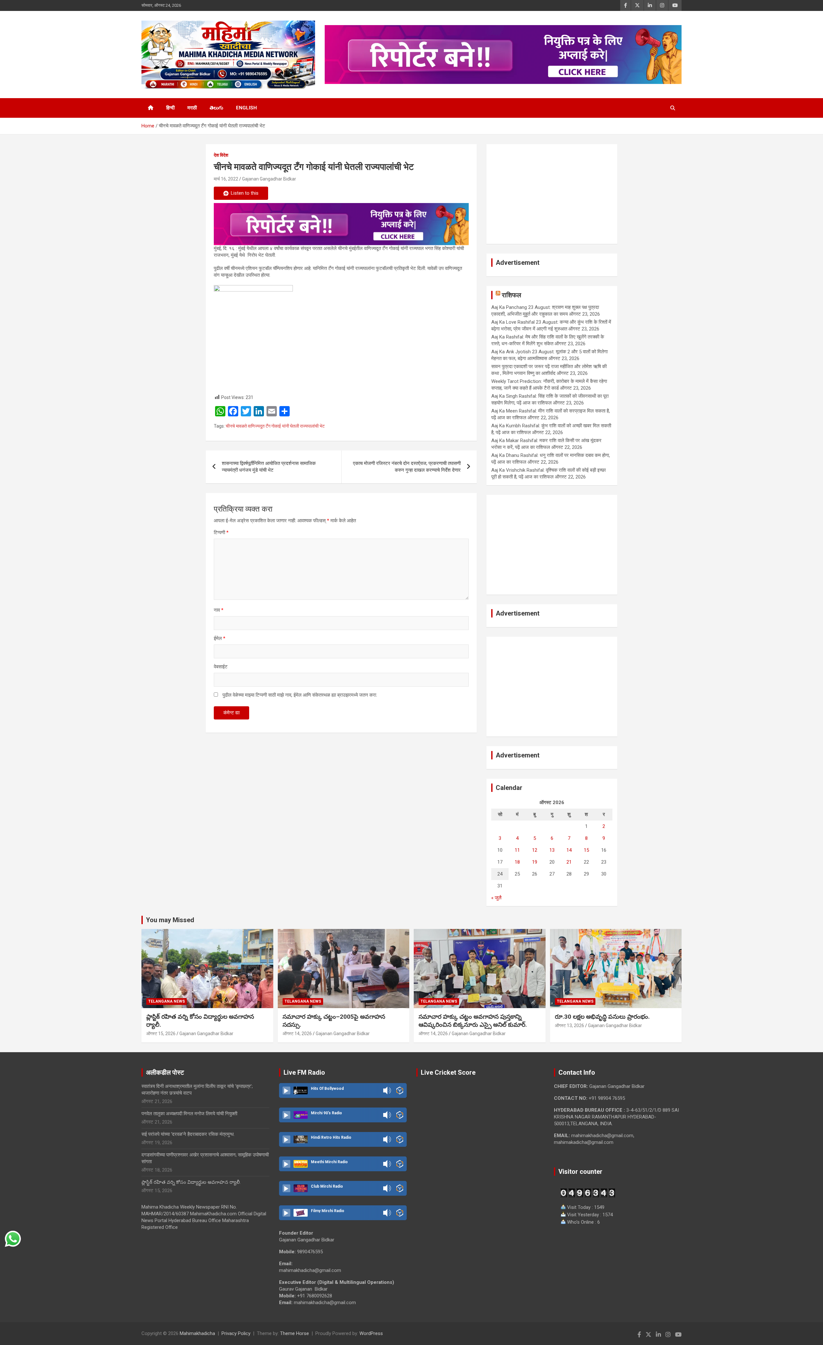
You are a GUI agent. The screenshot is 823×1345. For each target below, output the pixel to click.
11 (517, 850)
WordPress (371, 1333)
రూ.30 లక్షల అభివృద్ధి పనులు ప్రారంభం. (602, 1016)
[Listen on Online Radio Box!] (399, 1090)
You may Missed (170, 920)
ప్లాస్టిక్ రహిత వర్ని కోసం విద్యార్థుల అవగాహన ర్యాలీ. (191, 1182)
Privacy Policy (236, 1333)
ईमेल (219, 638)
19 (534, 862)
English (246, 108)
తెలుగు (216, 108)
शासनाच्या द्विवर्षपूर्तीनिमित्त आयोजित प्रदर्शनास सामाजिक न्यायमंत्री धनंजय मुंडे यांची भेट (269, 466)
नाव (218, 610)
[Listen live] (286, 1090)
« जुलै (496, 898)
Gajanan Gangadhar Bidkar (269, 178)
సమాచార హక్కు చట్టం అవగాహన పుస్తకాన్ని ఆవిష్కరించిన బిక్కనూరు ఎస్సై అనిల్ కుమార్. (473, 1020)
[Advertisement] (551, 194)
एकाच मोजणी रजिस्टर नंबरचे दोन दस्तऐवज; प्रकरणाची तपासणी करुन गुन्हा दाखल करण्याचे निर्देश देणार (407, 466)
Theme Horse (294, 1333)
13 (552, 850)
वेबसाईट (221, 667)
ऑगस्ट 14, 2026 (297, 1033)
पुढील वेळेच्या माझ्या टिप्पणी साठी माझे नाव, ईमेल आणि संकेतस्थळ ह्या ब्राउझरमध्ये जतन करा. (299, 695)
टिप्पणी (221, 532)
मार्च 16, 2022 (226, 178)
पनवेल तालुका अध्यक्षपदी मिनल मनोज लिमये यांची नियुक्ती (189, 1114)
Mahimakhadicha (197, 1333)
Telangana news (166, 1001)
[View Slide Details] (341, 224)
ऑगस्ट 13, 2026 (569, 1025)
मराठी (192, 108)
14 (569, 850)
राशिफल (511, 295)
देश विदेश (221, 155)
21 (569, 862)
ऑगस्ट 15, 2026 (161, 1033)
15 (586, 850)
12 (534, 850)
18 (517, 862)
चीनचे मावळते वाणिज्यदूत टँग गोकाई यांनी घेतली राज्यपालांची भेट (275, 426)
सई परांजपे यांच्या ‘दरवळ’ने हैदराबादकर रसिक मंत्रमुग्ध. (188, 1134)
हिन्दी (170, 108)
